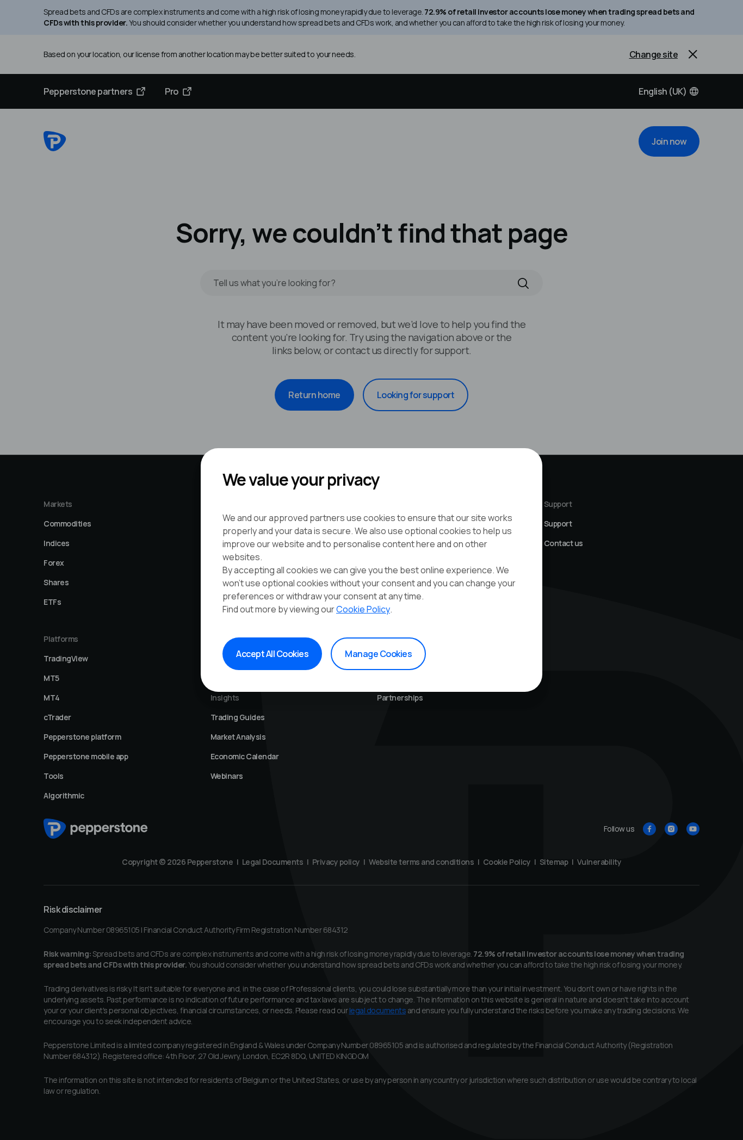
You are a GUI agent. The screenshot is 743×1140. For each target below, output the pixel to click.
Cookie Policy (363, 609)
